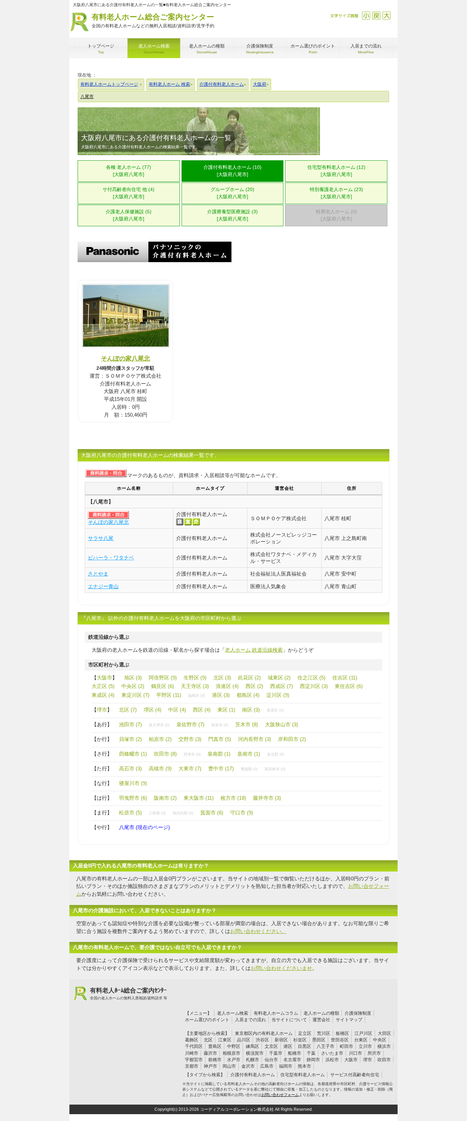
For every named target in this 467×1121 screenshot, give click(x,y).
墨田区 (318, 1039)
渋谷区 (262, 1039)
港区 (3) (221, 695)
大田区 (384, 1033)
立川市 (365, 1046)
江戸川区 (363, 1033)
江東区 (224, 1039)
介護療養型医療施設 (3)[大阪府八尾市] (232, 215)
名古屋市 (292, 1059)
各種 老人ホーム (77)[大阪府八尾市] (128, 171)
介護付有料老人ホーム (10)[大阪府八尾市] (232, 171)
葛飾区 (191, 1039)
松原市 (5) (130, 812)
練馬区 (252, 1046)
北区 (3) (222, 677)
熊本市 (304, 1066)
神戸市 (210, 1066)
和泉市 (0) (219, 725)
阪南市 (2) (165, 798)
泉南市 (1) (248, 754)
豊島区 (215, 1046)
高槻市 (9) (160, 768)
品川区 (243, 1039)
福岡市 (285, 1066)
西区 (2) (254, 686)
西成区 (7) (281, 686)
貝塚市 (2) (130, 739)
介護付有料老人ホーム (252, 1074)
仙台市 (271, 1059)
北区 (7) (128, 710)
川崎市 (191, 1053)
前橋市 (215, 1059)
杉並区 (300, 1039)
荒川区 (323, 1033)
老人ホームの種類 (321, 1013)
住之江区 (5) (311, 677)
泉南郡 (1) (219, 754)
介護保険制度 (358, 1013)
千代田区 (194, 1046)
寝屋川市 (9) (133, 783)
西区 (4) (202, 710)
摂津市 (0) (192, 754)
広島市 (266, 1066)
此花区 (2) (249, 677)
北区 (208, 1039)
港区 (287, 1046)
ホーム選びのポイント (207, 1019)
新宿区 (281, 1039)
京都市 (191, 1066)
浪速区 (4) (227, 686)
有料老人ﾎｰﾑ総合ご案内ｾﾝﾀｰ (128, 993)
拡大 (386, 15)
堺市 (102, 710)
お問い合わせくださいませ (281, 968)
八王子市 (325, 1046)
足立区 (304, 1033)
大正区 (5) (103, 686)
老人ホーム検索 (232, 1013)
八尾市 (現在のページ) (144, 827)
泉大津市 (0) (159, 725)
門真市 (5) (219, 739)
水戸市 (233, 1059)
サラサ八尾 (101, 538)
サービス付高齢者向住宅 (354, 1074)
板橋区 (342, 1033)
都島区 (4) (248, 695)
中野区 (233, 1046)
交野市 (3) (189, 739)
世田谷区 (340, 1039)
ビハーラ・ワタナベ (111, 557)
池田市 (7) (130, 724)
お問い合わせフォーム (280, 1095)
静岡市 (313, 1059)
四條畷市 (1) (133, 754)
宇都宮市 (194, 1059)
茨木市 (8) (246, 724)
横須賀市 (255, 1053)
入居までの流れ (250, 1019)
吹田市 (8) (165, 754)
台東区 (361, 1039)
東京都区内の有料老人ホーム (264, 1033)
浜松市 (332, 1059)
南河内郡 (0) (183, 813)
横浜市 (384, 1046)
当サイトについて (289, 1019)
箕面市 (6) (211, 812)
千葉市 (275, 1053)
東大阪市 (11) (199, 798)
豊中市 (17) (221, 768)
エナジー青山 (103, 586)
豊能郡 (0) (249, 769)
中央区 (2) (132, 686)
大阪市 (104, 677)
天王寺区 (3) (195, 686)
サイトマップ (349, 1019)
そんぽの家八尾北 (125, 358)
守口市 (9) (241, 812)
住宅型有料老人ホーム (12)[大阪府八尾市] (336, 171)
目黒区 (304, 1046)
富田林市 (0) (275, 769)
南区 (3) (251, 710)
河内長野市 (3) (254, 739)
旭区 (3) (133, 677)
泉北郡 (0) (275, 754)
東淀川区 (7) (135, 695)
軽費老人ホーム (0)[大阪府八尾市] (336, 215)
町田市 (346, 1046)
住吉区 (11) (344, 677)
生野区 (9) (195, 677)
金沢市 (248, 1066)
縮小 (366, 15)
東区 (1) (226, 710)
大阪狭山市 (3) (281, 724)
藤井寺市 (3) (267, 798)
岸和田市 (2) (292, 739)
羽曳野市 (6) (133, 798)
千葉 (311, 1053)
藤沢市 (210, 1053)
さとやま (98, 574)
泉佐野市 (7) (190, 724)
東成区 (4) (103, 695)
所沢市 (374, 1053)
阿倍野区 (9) (163, 677)
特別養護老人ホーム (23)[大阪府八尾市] (336, 193)
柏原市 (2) (160, 739)
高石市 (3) (130, 768)
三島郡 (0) (157, 813)
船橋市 (294, 1053)
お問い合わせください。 (258, 931)
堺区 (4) (152, 710)
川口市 (355, 1053)
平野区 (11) (168, 695)
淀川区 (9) (277, 695)
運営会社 (321, 1019)
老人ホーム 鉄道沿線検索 (254, 650)
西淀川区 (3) (314, 686)
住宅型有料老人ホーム (302, 1074)
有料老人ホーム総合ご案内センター (153, 20)
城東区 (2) (279, 677)
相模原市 (231, 1053)
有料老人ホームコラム (276, 1013)
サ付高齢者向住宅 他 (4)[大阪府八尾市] (129, 193)
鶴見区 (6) (162, 686)
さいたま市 (332, 1053)
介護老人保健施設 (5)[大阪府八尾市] (128, 215)
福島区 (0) (196, 695)
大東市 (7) (189, 768)
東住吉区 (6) (349, 686)
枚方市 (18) (233, 798)
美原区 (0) (275, 710)
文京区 (271, 1046)
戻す (376, 15)
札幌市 (252, 1059)
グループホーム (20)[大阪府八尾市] (232, 193)
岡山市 (229, 1066)
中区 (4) (177, 710)
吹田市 (384, 1059)
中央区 (379, 1039)
